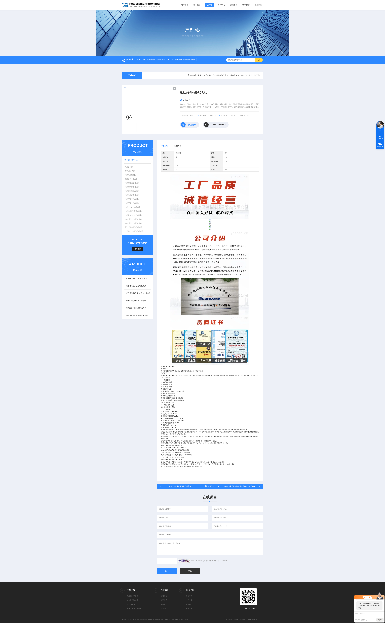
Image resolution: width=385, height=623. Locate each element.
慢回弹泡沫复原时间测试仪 (134, 231)
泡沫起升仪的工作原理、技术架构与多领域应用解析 (138, 278)
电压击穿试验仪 (132, 596)
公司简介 (164, 596)
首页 (199, 75)
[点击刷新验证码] (184, 561)
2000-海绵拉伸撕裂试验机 (133, 219)
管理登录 (243, 619)
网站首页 (184, 5)
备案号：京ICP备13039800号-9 (176, 619)
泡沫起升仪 (233, 75)
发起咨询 (380, 620)
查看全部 (138, 249)
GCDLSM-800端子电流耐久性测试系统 (151, 59)
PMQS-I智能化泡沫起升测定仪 (180, 486)
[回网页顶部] (380, 131)
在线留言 (177, 146)
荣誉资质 (164, 600)
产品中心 (209, 5)
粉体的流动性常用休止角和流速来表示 (138, 315)
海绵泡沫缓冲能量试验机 (133, 211)
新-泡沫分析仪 (130, 171)
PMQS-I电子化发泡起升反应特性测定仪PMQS (240, 486)
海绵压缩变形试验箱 (132, 203)
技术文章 (246, 5)
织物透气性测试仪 (131, 179)
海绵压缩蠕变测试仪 (132, 183)
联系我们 (258, 5)
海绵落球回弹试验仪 (132, 191)
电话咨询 (380, 139)
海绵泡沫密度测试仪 (132, 195)
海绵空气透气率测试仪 (132, 207)
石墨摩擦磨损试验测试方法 (136, 308)
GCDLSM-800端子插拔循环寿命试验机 (181, 59)
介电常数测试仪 (132, 600)
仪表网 (236, 619)
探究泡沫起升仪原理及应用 (136, 286)
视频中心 (233, 5)
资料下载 (189, 608)
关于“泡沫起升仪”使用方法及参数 (138, 293)
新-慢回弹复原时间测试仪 (133, 227)
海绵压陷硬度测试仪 (132, 187)
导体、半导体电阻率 (134, 608)
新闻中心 (221, 5)
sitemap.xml (252, 619)
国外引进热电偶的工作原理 (136, 301)
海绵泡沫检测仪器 (219, 75)
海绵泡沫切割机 (130, 175)
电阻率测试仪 (132, 604)
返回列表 (211, 486)
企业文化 (164, 604)
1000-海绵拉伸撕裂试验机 (133, 223)
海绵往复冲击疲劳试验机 (133, 215)
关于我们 (197, 5)
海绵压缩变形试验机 (132, 199)
